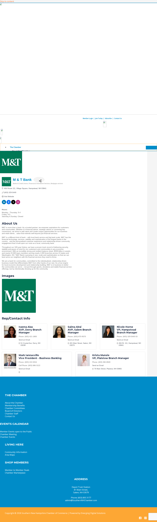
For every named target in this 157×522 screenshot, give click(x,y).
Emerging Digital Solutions (93, 513)
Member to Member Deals (17, 470)
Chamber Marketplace (15, 472)
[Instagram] (145, 518)
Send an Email (24, 340)
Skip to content (7, 1)
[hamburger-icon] (151, 147)
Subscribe (108, 118)
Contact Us (118, 118)
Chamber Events (7, 437)
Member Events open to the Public (16, 431)
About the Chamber (14, 402)
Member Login (88, 118)
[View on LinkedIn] (4, 204)
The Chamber (15, 147)
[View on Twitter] (13, 204)
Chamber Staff (11, 413)
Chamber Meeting (8, 434)
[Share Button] (39, 179)
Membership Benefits (15, 405)
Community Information (16, 452)
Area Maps (10, 454)
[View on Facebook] (9, 204)
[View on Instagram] (18, 204)
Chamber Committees (15, 408)
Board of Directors (13, 411)
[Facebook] (140, 518)
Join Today (99, 118)
